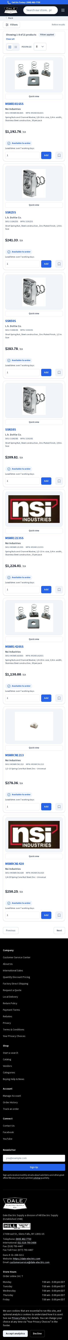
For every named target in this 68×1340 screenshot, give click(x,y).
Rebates (7, 1016)
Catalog (7, 1059)
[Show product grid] (10, 47)
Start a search (10, 1053)
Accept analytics (15, 1333)
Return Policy (10, 1003)
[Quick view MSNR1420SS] (34, 617)
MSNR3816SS (14, 104)
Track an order (11, 1109)
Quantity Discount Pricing (16, 977)
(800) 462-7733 (33, 2)
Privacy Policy (19, 1318)
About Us (8, 964)
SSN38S (10, 429)
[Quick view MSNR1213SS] (34, 509)
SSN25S (10, 212)
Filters (14, 25)
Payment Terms (11, 1010)
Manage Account (12, 1096)
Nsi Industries (13, 109)
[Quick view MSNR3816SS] (34, 74)
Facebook (8, 1132)
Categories (9, 1072)
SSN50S (10, 321)
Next (59, 930)
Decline (37, 1333)
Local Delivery (10, 997)
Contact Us (9, 1126)
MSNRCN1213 (14, 755)
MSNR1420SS (14, 646)
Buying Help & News (13, 1079)
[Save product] (59, 155)
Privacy (7, 1023)
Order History (10, 1102)
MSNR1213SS (14, 538)
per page (27, 47)
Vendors (7, 1066)
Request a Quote (12, 990)
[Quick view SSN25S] (34, 183)
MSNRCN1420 (14, 864)
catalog (36, 1178)
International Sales (13, 970)
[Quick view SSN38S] (34, 400)
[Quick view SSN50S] (34, 291)
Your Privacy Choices (14, 1036)
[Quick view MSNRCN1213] (34, 726)
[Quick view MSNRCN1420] (34, 834)
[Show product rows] (15, 47)
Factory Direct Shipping (15, 984)
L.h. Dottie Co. (13, 217)
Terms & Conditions (13, 1029)
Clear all (10, 39)
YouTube (7, 1139)
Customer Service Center (16, 957)
